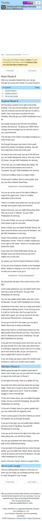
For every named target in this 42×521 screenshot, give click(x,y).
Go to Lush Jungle (11, 96)
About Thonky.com (34, 518)
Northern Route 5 (11, 93)
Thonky (5, 2)
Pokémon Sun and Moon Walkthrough (21, 7)
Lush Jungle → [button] (32, 71)
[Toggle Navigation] (39, 7)
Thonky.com (11, 6)
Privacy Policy (21, 518)
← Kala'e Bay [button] (9, 71)
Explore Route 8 (10, 90)
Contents (21, 87)
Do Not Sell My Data (23, 500)
